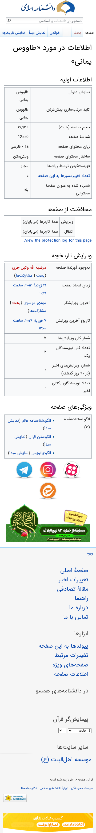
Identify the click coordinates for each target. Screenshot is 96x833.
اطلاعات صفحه (71, 674)
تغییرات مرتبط (71, 655)
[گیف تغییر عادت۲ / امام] (48, 823)
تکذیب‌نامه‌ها (29, 788)
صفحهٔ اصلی (74, 570)
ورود (89, 553)
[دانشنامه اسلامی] (48, 8)
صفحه (89, 33)
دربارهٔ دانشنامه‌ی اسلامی (54, 788)
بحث (40, 275)
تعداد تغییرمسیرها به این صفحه (64, 176)
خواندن (55, 33)
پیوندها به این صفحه (63, 646)
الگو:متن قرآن (40, 437)
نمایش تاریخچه (13, 33)
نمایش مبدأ (19, 453)
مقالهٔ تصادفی (72, 589)
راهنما (81, 598)
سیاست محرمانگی (82, 788)
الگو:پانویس (41, 453)
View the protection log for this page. (58, 240)
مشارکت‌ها (24, 275)
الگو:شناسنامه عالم (36, 420)
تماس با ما (75, 617)
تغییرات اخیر (73, 579)
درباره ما (78, 607)
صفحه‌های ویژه (70, 664)
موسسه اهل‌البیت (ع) (66, 759)
